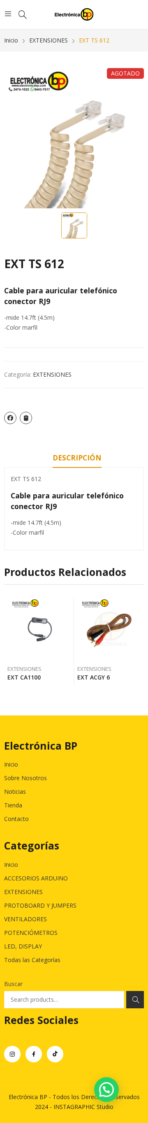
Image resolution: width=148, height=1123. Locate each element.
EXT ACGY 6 (93, 677)
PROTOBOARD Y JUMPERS (40, 905)
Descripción (77, 457)
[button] (106, 1089)
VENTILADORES (25, 919)
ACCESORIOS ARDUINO (36, 878)
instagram (12, 1054)
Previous (10, 640)
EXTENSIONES (52, 374)
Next (138, 640)
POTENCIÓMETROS (31, 933)
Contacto (16, 819)
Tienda (13, 805)
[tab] (77, 459)
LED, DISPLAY (23, 946)
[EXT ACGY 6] (109, 629)
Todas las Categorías (32, 960)
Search (135, 999)
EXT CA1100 (24, 677)
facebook (33, 1054)
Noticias (15, 791)
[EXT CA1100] (39, 629)
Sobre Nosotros (25, 778)
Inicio (11, 764)
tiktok (55, 1054)
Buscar (13, 984)
